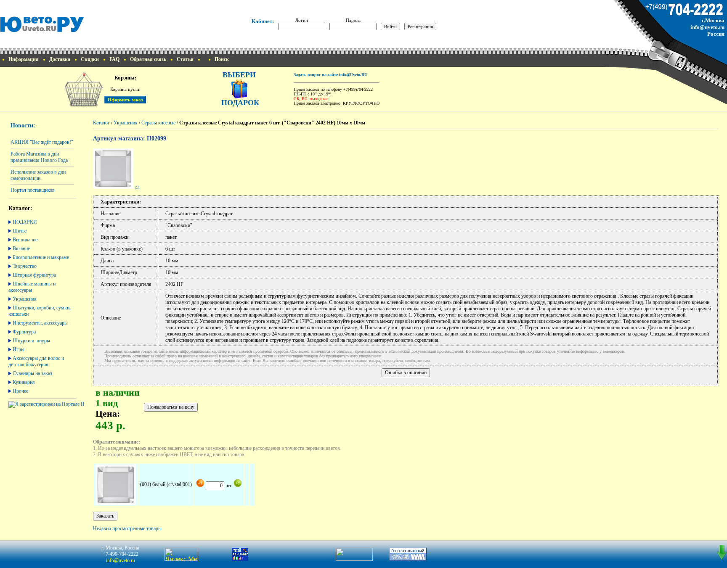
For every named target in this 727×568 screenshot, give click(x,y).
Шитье (20, 231)
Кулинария (24, 382)
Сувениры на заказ (32, 373)
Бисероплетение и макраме (41, 257)
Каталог (101, 123)
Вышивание (25, 240)
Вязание (21, 248)
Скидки (90, 59)
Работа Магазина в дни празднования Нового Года (39, 157)
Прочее (20, 391)
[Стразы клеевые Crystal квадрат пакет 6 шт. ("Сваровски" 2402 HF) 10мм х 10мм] (113, 187)
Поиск (222, 59)
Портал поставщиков (33, 190)
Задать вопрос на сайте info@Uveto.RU (330, 74)
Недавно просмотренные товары (127, 528)
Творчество (25, 266)
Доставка (59, 59)
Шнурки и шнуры (31, 340)
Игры (18, 349)
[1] (137, 187)
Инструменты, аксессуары (40, 323)
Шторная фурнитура (34, 275)
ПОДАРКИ (25, 222)
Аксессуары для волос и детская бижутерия (36, 361)
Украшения (25, 299)
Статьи (185, 59)
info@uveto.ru (707, 27)
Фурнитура (24, 332)
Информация (23, 59)
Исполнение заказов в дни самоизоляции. (38, 175)
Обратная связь (148, 59)
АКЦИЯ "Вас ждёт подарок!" (42, 142)
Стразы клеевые (158, 123)
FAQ (114, 59)
